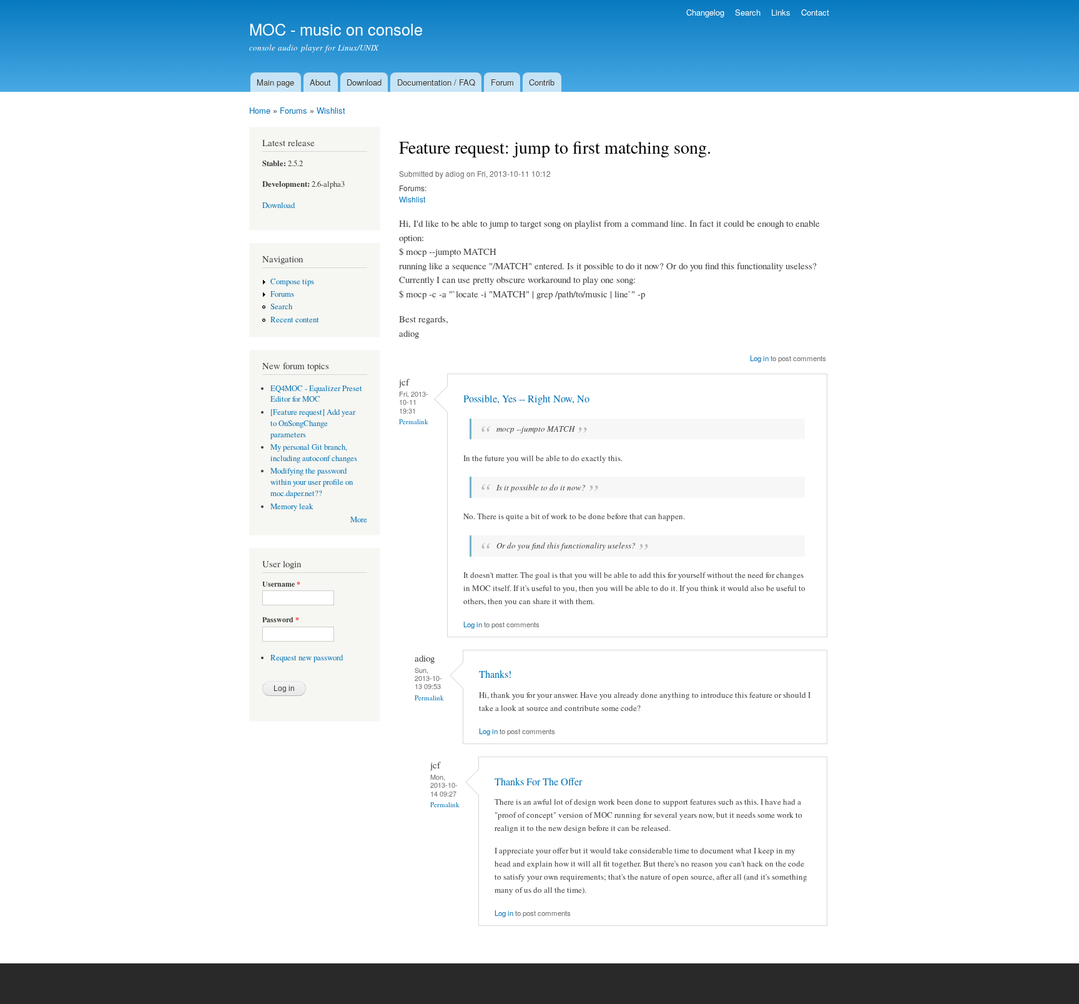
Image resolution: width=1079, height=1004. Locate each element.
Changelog (705, 12)
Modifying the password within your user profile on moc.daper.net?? (311, 482)
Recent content (294, 319)
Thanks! (495, 674)
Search (748, 12)
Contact (815, 12)
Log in (759, 358)
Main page (275, 82)
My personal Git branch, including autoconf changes (313, 453)
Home (259, 110)
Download (364, 82)
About (320, 82)
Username (281, 584)
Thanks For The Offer (538, 781)
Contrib (541, 82)
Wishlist (331, 110)
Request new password (306, 657)
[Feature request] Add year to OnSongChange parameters (312, 423)
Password (280, 620)
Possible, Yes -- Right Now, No (526, 398)
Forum (502, 82)
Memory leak (291, 506)
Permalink (413, 421)
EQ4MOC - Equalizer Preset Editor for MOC (316, 394)
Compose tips (292, 281)
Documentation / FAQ (436, 82)
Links (781, 12)
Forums (293, 110)
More (358, 519)
